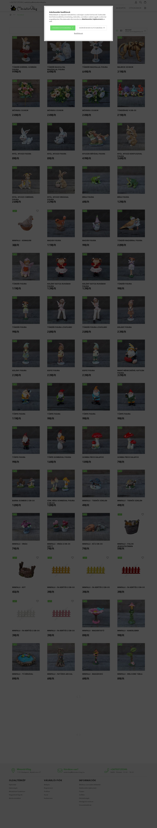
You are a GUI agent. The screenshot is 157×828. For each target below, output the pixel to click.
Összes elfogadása (61, 28)
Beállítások (78, 33)
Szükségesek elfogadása (91, 28)
